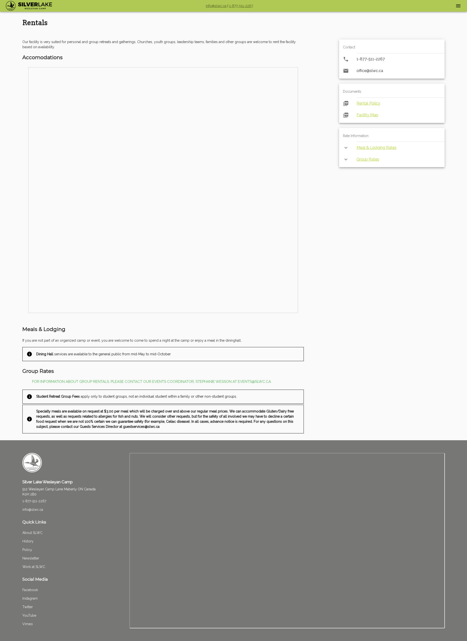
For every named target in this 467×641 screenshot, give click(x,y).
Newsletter (30, 558)
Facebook (30, 590)
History (28, 541)
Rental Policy (368, 103)
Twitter (27, 607)
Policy (27, 550)
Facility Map (367, 115)
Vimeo (27, 624)
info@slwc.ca (216, 6)
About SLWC (32, 533)
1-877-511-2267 (241, 6)
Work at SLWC (33, 567)
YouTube (29, 615)
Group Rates (368, 159)
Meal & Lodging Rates (376, 147)
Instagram (30, 598)
